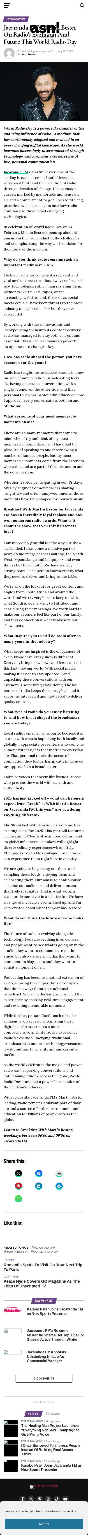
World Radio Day (45, 1251)
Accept (44, 1524)
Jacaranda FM (16, 172)
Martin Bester (16, 1251)
